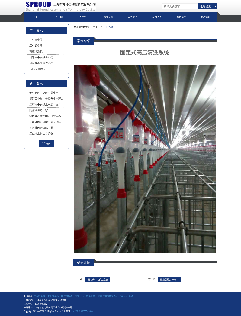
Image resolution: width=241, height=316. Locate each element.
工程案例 (132, 17)
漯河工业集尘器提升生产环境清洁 (47, 98)
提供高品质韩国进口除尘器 (45, 116)
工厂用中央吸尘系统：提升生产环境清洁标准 (47, 104)
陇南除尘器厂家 (38, 110)
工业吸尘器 (36, 45)
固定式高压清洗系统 (41, 63)
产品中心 (84, 17)
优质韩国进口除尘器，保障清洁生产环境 (47, 122)
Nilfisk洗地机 (37, 69)
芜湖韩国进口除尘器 (41, 127)
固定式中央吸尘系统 (98, 279)
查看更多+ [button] (46, 143)
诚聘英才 (181, 17)
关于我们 (59, 17)
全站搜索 (205, 6)
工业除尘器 (36, 39)
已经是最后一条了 (169, 279)
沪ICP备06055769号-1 (83, 311)
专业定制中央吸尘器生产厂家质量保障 (47, 92)
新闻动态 (156, 17)
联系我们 (205, 17)
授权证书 (108, 17)
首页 (35, 17)
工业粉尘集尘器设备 (41, 133)
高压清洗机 (36, 51)
